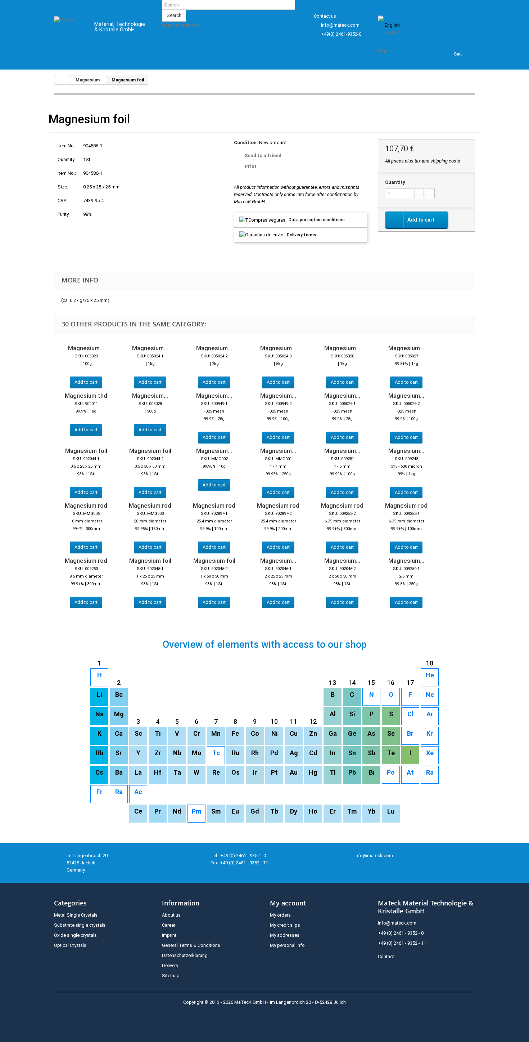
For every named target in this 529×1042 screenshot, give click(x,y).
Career (168, 925)
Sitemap (171, 975)
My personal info (287, 945)
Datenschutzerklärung (185, 955)
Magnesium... (86, 348)
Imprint (169, 935)
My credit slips (285, 925)
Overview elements (181, 25)
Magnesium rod (86, 505)
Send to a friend (263, 155)
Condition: (246, 142)
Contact (386, 956)
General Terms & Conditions (191, 945)
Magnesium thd (86, 395)
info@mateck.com (340, 25)
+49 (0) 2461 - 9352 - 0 (401, 933)
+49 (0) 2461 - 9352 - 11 (402, 943)
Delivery (170, 965)
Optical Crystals (70, 945)
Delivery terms (301, 234)
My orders (280, 915)
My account (288, 903)
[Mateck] (69, 28)
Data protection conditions (317, 219)
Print (251, 166)
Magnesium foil (86, 450)
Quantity (395, 182)
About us (171, 915)
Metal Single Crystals (76, 915)
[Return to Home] (61, 79)
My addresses (284, 935)
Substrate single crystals (79, 925)
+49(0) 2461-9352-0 (341, 34)
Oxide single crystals (75, 935)
